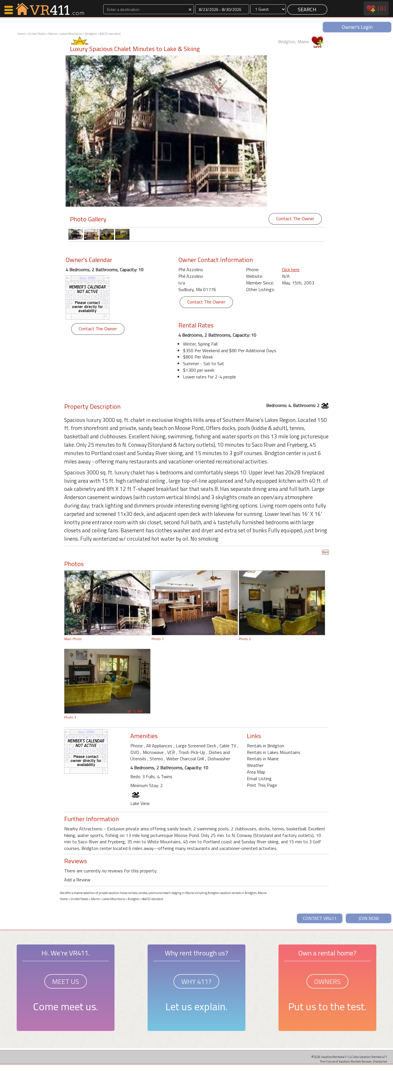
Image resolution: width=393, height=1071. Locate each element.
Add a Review (77, 879)
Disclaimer (380, 1061)
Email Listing (259, 778)
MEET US (65, 981)
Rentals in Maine (263, 758)
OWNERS (327, 981)
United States (36, 33)
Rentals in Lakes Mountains (273, 752)
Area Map (256, 771)
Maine (52, 33)
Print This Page (262, 785)
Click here (290, 269)
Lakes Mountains (71, 33)
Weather (255, 765)
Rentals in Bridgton (265, 745)
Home (21, 33)
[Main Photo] (107, 602)
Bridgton (91, 33)
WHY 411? (196, 981)
